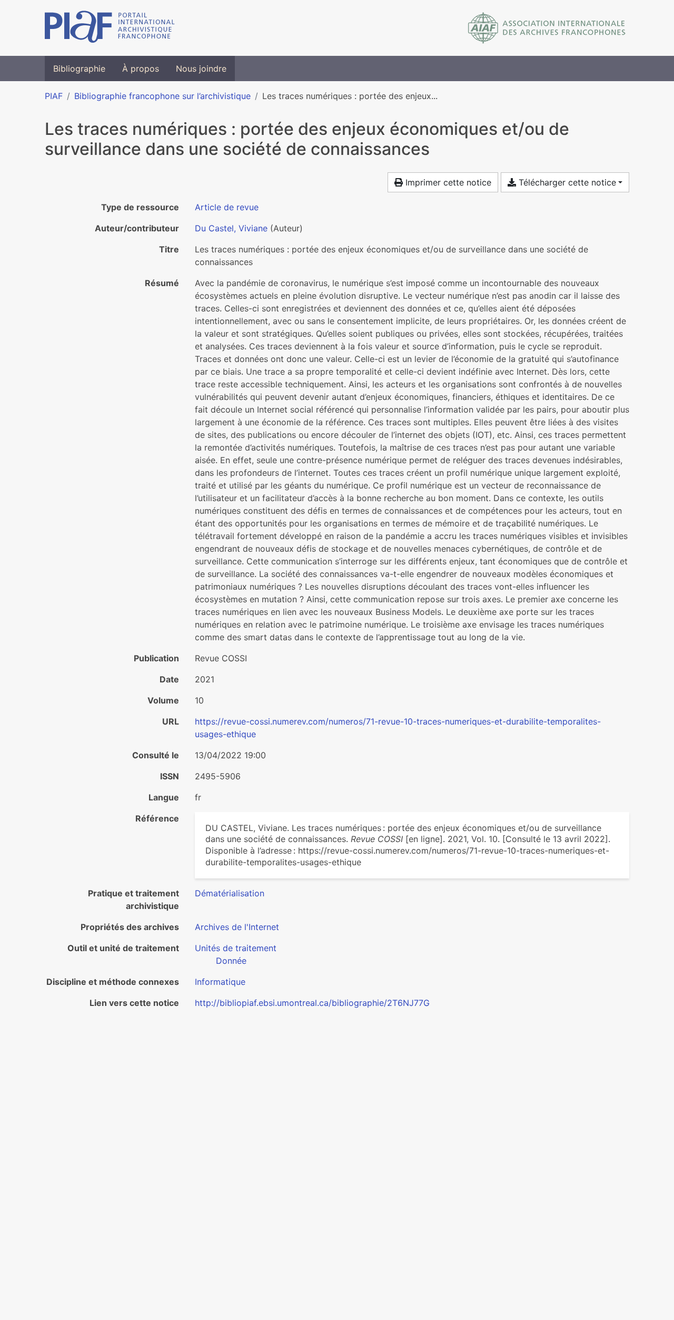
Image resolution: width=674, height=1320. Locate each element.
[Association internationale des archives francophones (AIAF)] (546, 28)
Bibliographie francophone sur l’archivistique (162, 96)
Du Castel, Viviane (231, 228)
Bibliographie (79, 68)
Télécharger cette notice (566, 182)
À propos (140, 68)
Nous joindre (201, 68)
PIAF (54, 96)
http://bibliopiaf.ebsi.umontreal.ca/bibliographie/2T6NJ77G (312, 1003)
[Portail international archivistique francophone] (110, 28)
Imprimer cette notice (447, 182)
